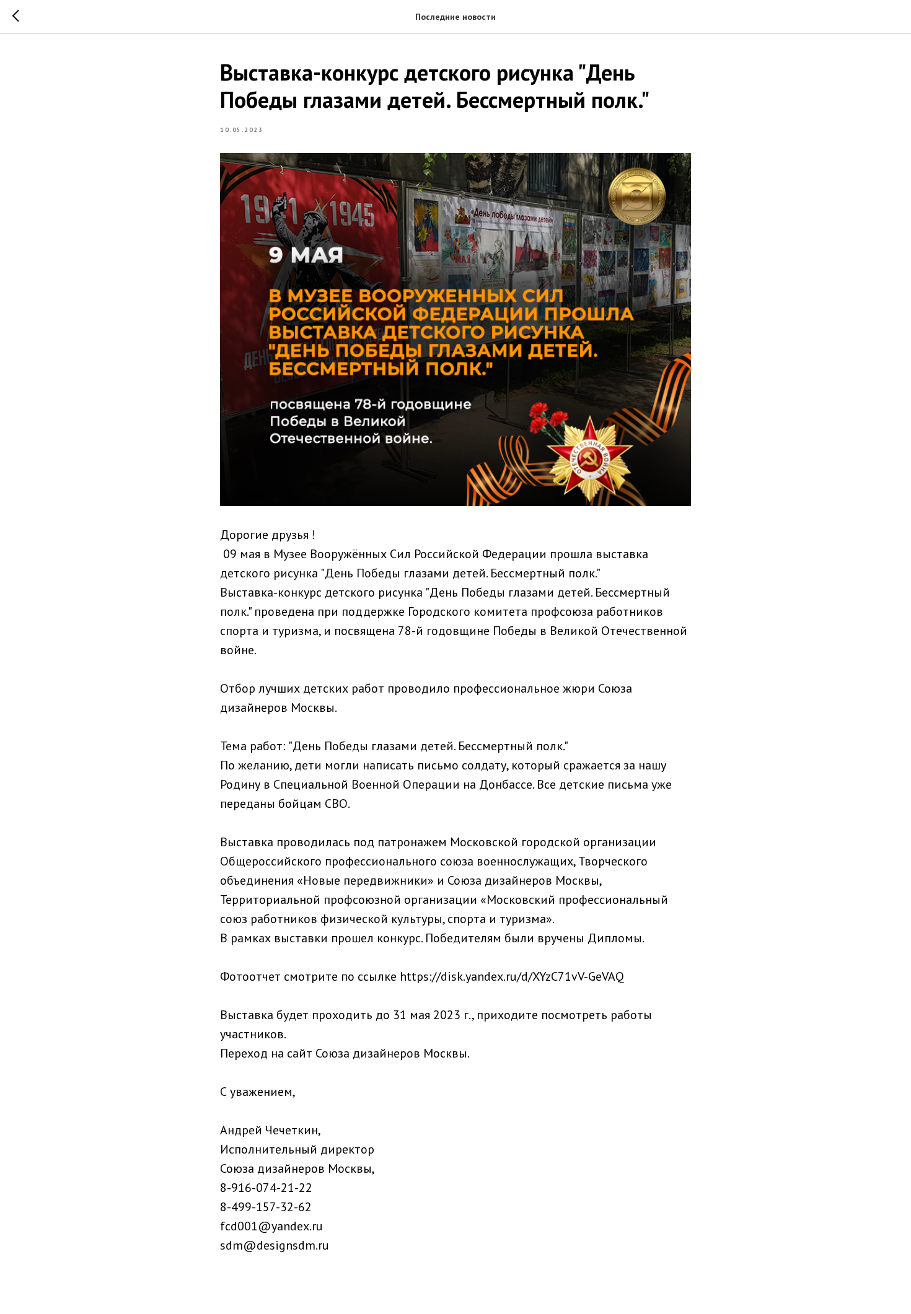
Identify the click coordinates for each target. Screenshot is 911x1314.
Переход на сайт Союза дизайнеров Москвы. (345, 1053)
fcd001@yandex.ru (271, 1226)
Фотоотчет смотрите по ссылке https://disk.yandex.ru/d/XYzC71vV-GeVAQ (422, 976)
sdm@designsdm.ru (274, 1245)
